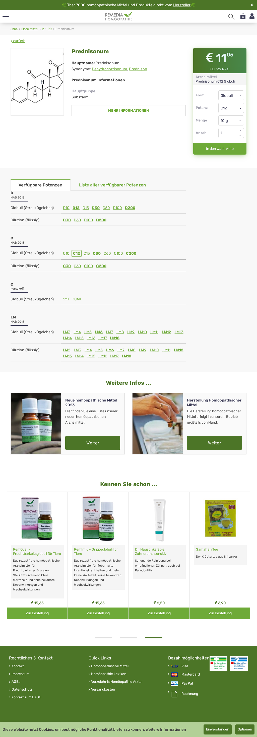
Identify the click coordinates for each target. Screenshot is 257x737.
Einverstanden (217, 729)
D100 (117, 208)
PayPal (187, 683)
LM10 (142, 332)
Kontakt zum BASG (26, 697)
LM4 (77, 332)
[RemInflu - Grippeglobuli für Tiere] (98, 518)
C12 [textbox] (224, 108)
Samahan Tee (207, 549)
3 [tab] (153, 637)
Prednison (138, 69)
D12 (76, 208)
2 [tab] (128, 637)
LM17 (102, 338)
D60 (106, 208)
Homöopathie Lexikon (108, 674)
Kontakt (18, 666)
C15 (87, 253)
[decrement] (240, 135)
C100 (118, 253)
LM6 (99, 332)
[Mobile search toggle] (231, 16)
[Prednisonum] (37, 81)
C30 (97, 253)
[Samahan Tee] (220, 518)
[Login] (251, 16)
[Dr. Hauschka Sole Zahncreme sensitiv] (159, 518)
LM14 (67, 338)
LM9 (131, 332)
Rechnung (189, 694)
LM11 (154, 332)
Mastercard (190, 674)
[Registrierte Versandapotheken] (218, 663)
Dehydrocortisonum (109, 69)
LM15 (79, 338)
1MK (66, 299)
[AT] (118, 16)
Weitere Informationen (166, 729)
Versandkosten (103, 689)
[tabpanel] (159, 555)
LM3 (66, 332)
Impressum (20, 674)
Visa (184, 666)
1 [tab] (103, 637)
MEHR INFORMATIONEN (128, 110)
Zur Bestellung (37, 613)
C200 (131, 253)
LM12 (166, 332)
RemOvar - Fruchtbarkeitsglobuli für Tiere (37, 551)
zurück (18, 41)
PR (50, 29)
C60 (107, 253)
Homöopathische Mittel (109, 666)
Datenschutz (22, 689)
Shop (14, 29)
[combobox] (231, 108)
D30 (96, 208)
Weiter (92, 442)
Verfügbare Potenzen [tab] (40, 184)
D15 (86, 208)
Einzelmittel (29, 29)
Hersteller (181, 5)
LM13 (179, 332)
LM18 (114, 338)
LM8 (120, 332)
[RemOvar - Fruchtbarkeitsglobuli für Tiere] (37, 518)
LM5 (88, 332)
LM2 (66, 350)
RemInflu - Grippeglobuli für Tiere (96, 551)
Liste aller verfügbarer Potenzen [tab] (112, 184)
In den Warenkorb (220, 149)
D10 (66, 208)
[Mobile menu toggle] (5, 17)
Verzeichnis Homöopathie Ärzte (116, 682)
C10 (66, 253)
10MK (77, 299)
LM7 (109, 332)
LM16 (91, 338)
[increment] (240, 130)
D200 (130, 208)
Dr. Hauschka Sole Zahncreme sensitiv (151, 551)
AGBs (16, 682)
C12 (76, 253)
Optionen (245, 729)
